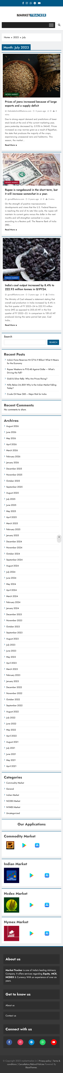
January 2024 (12, 608)
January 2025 (12, 535)
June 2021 (11, 754)
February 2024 (13, 602)
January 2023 (12, 681)
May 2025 (11, 511)
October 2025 (13, 480)
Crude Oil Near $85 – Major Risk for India (26, 394)
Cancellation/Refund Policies (31, 1064)
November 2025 (14, 474)
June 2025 (11, 505)
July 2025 (10, 499)
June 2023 (11, 650)
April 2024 (11, 590)
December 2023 (14, 614)
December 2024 (14, 541)
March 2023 (12, 669)
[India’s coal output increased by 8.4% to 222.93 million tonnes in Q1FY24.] (31, 259)
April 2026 (11, 444)
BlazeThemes (31, 1067)
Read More (10, 145)
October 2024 (13, 553)
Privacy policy (45, 1060)
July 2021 (10, 748)
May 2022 (11, 729)
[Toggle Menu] (51, 25)
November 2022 (14, 693)
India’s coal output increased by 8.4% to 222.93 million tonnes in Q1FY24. (29, 287)
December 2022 (14, 687)
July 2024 (10, 572)
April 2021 (11, 766)
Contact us (11, 1015)
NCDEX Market (11, 94)
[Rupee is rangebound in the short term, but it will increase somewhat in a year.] (31, 169)
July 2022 (10, 717)
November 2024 (14, 547)
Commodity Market (15, 782)
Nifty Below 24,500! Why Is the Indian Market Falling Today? (31, 386)
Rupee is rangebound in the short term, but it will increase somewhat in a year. (31, 192)
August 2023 (12, 638)
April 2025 (11, 517)
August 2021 (12, 742)
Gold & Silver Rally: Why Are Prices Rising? (27, 378)
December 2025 (14, 468)
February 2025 (13, 529)
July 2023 (10, 644)
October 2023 (13, 626)
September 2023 (14, 632)
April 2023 (11, 663)
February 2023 (13, 675)
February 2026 (13, 456)
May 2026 (11, 438)
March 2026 (12, 450)
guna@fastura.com (16, 199)
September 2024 (14, 559)
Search (8, 337)
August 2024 (12, 565)
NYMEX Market (11, 182)
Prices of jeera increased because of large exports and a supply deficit (31, 104)
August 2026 (12, 426)
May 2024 (11, 584)
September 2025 (14, 486)
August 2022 (12, 711)
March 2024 (12, 596)
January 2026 (12, 462)
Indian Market (11, 278)
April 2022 (11, 735)
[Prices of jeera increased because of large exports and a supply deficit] (31, 75)
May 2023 (11, 657)
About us (10, 1005)
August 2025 (12, 492)
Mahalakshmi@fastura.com (19, 111)
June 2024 (11, 578)
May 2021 (11, 760)
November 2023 (14, 620)
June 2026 (11, 432)
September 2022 (14, 705)
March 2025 (12, 523)
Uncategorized (13, 813)
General (10, 788)
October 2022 (13, 699)
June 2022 (11, 723)
